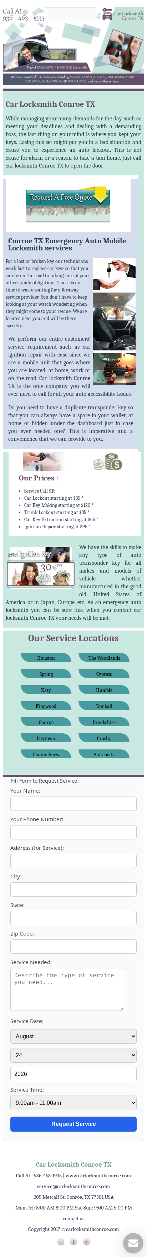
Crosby (104, 738)
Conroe (46, 722)
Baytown (46, 738)
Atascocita (104, 755)
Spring (46, 674)
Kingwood (46, 706)
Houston (46, 658)
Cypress (104, 674)
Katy (46, 690)
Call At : (39, 1175)
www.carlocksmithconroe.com (98, 1175)
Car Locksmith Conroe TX (74, 1164)
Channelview (46, 755)
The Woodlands (104, 658)
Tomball (104, 706)
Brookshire (104, 722)
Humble (104, 690)
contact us (74, 1218)
